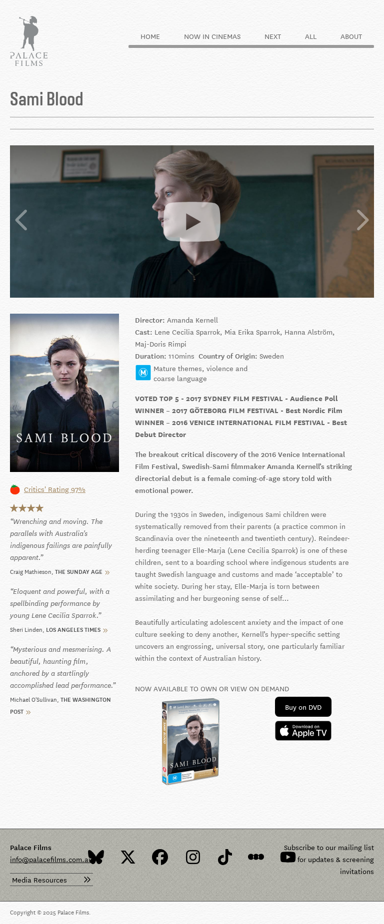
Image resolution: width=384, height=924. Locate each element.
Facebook (160, 857)
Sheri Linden (26, 628)
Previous (22, 221)
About (351, 35)
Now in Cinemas (212, 35)
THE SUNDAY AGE (78, 570)
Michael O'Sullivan (33, 698)
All (310, 35)
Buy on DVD (303, 706)
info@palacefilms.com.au (51, 859)
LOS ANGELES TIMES (73, 628)
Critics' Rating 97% (55, 488)
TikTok (224, 857)
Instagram (192, 857)
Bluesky (96, 857)
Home (150, 35)
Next (272, 35)
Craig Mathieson (31, 570)
